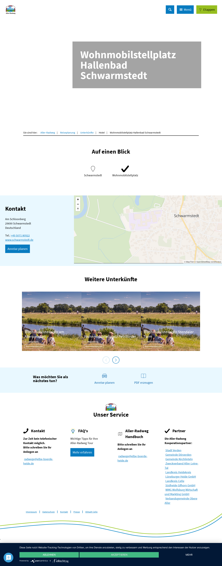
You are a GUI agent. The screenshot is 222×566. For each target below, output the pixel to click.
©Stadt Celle (91, 512)
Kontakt (64, 512)
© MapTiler (189, 261)
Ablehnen (49, 554)
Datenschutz (48, 512)
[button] (206, 9)
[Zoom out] (78, 204)
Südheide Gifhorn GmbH (180, 485)
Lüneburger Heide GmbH (180, 476)
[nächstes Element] (115, 360)
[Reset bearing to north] (78, 208)
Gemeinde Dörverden (178, 455)
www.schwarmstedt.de (19, 240)
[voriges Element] (106, 360)
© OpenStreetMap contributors (207, 261)
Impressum (31, 512)
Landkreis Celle (174, 481)
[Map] (148, 229)
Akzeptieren (119, 554)
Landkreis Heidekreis (178, 472)
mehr (189, 554)
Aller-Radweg (47, 132)
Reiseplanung (67, 132)
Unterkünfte (87, 132)
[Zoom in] (78, 199)
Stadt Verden (173, 450)
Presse (76, 512)
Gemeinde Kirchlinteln (179, 459)
